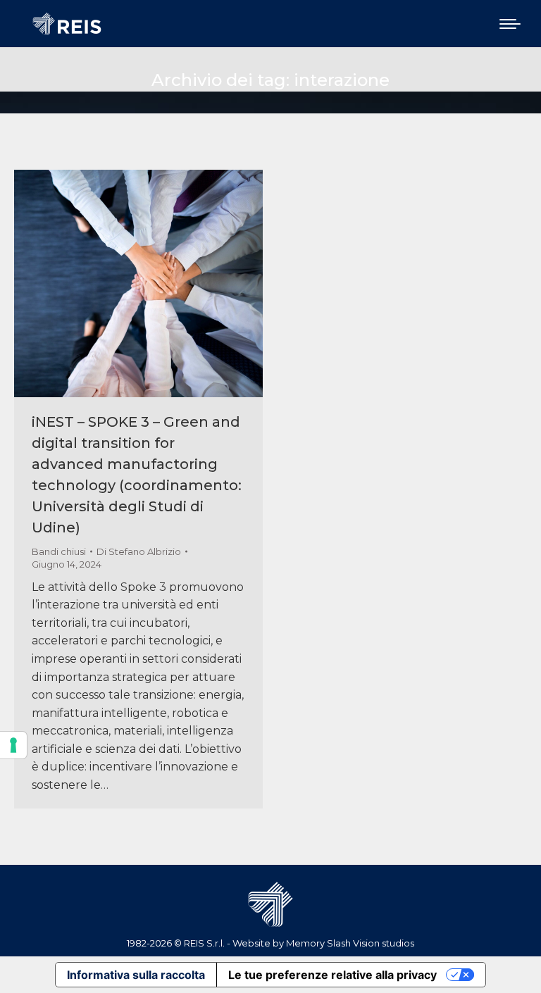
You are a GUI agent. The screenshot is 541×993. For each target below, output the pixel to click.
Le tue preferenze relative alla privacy (332, 975)
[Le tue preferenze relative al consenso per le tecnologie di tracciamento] (13, 745)
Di (139, 551)
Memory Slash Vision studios (350, 943)
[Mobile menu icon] (510, 24)
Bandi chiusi (59, 551)
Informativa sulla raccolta (136, 975)
